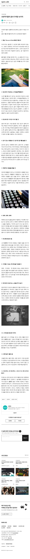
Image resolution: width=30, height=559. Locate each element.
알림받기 (15, 412)
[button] (27, 455)
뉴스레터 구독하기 (5, 514)
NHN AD (4, 522)
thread (8, 546)
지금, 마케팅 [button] (8, 5)
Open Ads (5, 2)
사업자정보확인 (15, 532)
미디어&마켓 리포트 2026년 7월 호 (7, 462)
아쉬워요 (19, 420)
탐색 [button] (4, 5)
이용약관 (3, 543)
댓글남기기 (25, 438)
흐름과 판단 (15, 5)
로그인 (27, 1)
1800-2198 (10, 538)
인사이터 (20, 5)
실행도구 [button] (25, 5)
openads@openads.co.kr (9, 539)
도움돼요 (10, 420)
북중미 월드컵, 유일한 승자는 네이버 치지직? (21, 462)
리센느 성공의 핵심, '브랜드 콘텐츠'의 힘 (6, 481)
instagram (3, 546)
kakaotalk (12, 546)
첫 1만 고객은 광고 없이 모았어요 (20, 481)
